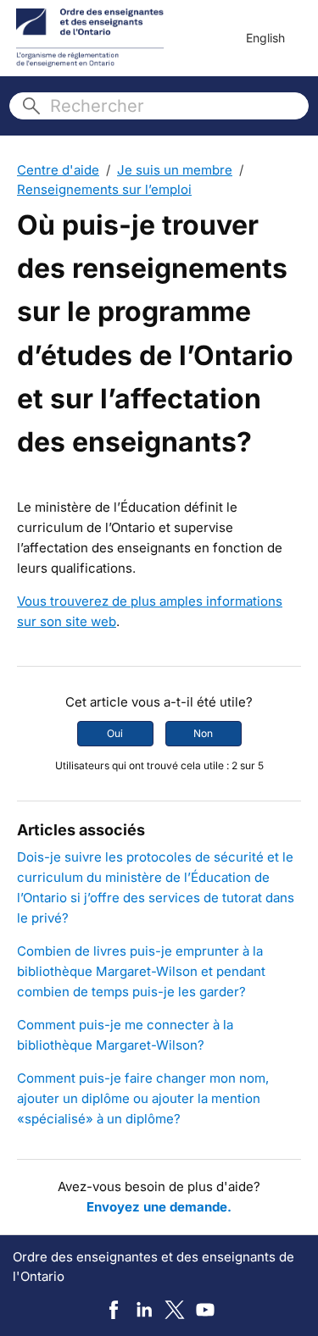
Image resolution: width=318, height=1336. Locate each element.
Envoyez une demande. (159, 1207)
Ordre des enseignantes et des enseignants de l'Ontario (153, 1266)
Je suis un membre (174, 170)
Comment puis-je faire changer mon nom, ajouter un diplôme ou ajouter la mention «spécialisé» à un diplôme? (143, 1098)
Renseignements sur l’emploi (104, 189)
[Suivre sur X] (174, 1309)
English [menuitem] (265, 37)
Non (203, 733)
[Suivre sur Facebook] (113, 1309)
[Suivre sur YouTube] (205, 1309)
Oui (115, 733)
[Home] (90, 38)
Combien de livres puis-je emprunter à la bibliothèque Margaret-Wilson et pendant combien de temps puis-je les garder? (141, 971)
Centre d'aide (58, 170)
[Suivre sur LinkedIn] (144, 1309)
